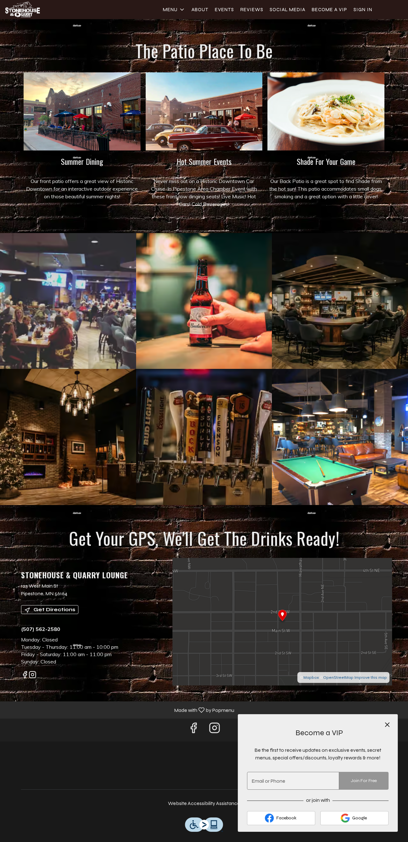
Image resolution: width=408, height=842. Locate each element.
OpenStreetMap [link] (338, 677)
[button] (174, 9)
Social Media (287, 9)
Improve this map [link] (370, 677)
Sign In (362, 9)
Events (224, 9)
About (200, 9)
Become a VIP (329, 9)
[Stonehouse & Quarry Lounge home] (33, 10)
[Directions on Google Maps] (282, 621)
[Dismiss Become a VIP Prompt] (387, 724)
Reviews (251, 9)
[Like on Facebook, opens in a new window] (25, 675)
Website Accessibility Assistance (204, 803)
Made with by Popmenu (119, 710)
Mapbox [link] (311, 677)
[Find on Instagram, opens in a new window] (32, 675)
